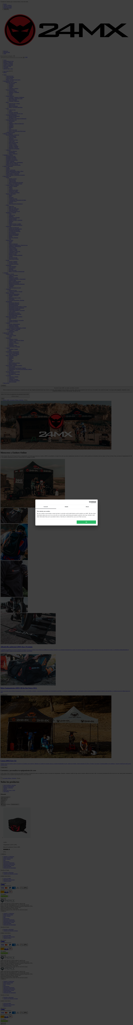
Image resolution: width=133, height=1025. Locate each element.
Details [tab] (66, 506)
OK (86, 522)
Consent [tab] (46, 506)
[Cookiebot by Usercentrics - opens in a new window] (90, 502)
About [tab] (87, 506)
